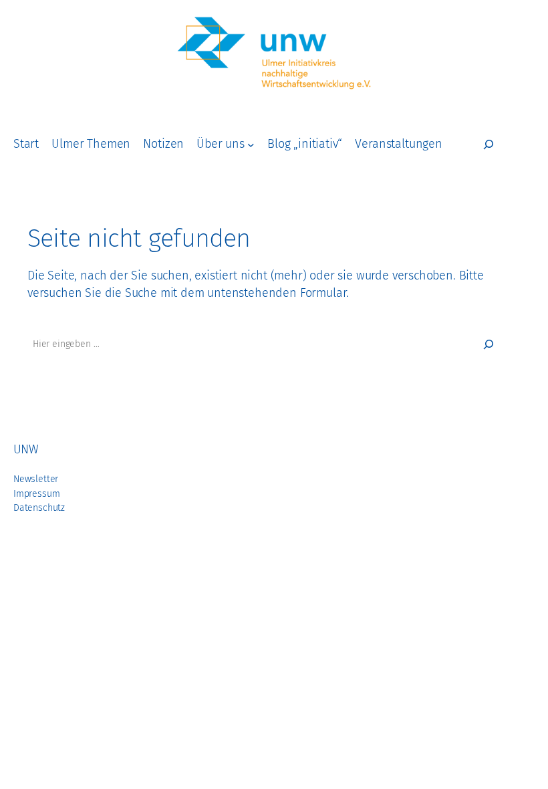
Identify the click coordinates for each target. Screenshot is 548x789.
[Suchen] (488, 344)
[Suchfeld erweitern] (488, 144)
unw (25, 450)
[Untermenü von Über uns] (251, 144)
